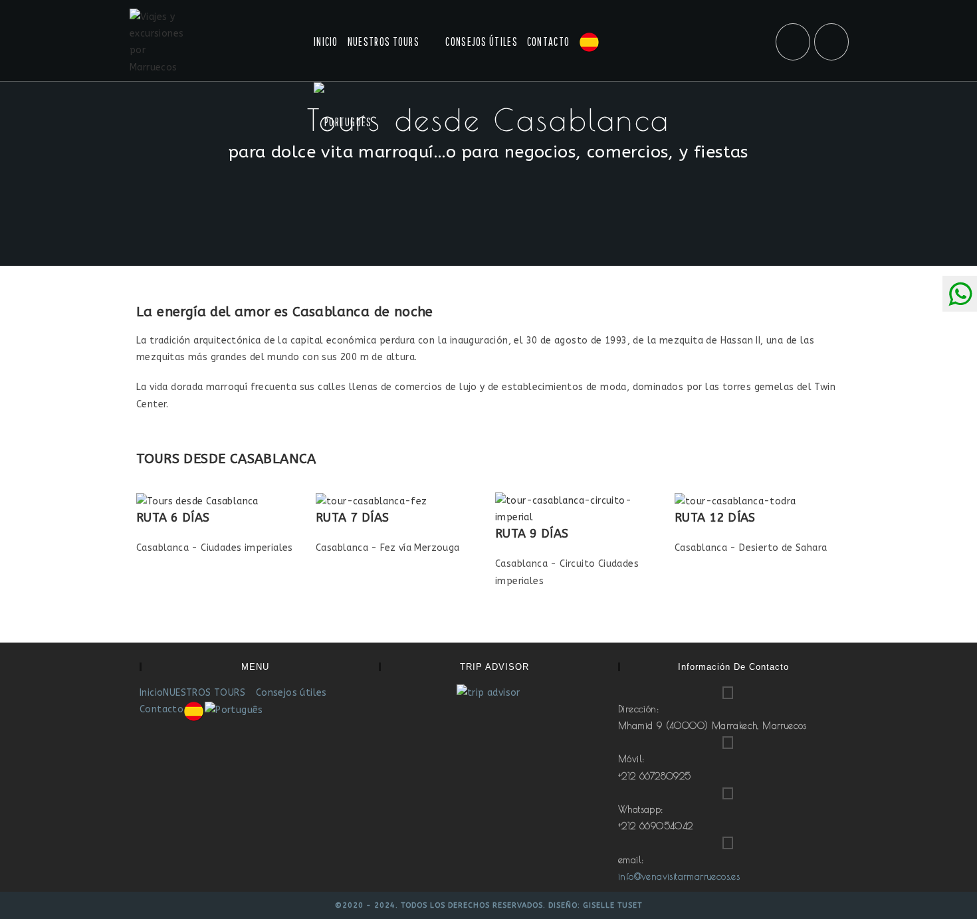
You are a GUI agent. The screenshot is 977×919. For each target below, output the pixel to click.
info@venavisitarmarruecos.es (679, 876)
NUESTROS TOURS (205, 692)
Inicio (151, 692)
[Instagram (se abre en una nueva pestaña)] (831, 41)
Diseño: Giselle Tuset (595, 905)
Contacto (161, 709)
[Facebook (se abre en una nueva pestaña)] (793, 41)
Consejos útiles (291, 692)
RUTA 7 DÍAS (352, 517)
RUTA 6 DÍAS (172, 517)
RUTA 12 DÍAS (715, 517)
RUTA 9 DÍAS (531, 533)
